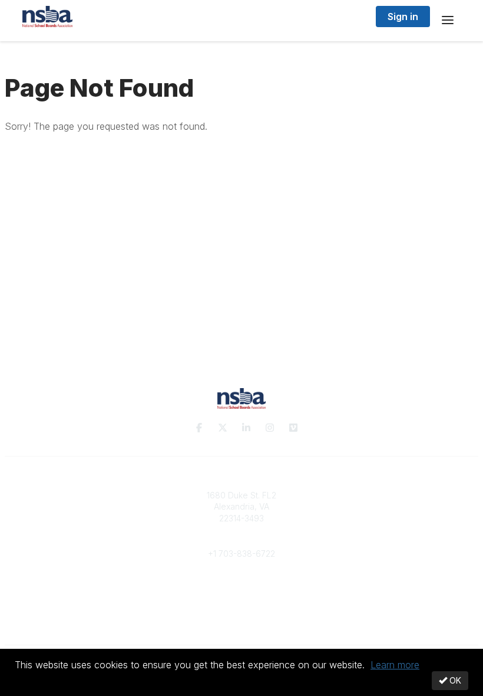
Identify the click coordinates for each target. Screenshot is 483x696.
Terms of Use (241, 620)
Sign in (403, 16)
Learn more (394, 665)
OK (454, 680)
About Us (241, 608)
